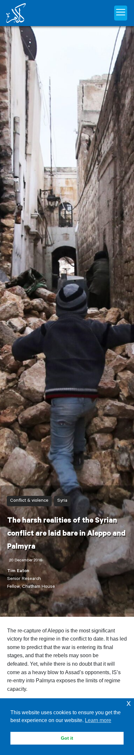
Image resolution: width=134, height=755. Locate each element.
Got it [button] (67, 738)
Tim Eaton (18, 571)
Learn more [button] (98, 720)
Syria (62, 501)
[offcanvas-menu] (120, 13)
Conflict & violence (29, 501)
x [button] (129, 703)
